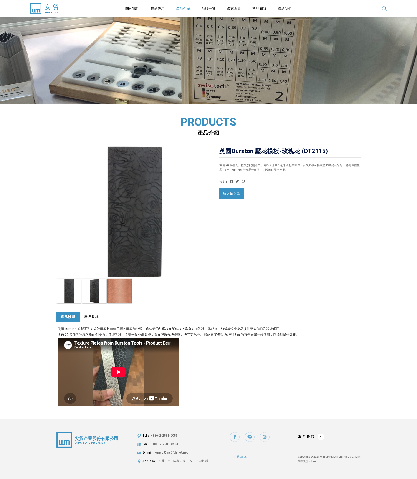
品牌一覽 (208, 9)
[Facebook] (235, 437)
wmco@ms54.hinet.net (171, 452)
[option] (208, 60)
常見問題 (259, 9)
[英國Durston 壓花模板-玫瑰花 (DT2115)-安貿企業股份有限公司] (237, 181)
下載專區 (240, 457)
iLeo (313, 461)
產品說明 (68, 317)
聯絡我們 (285, 9)
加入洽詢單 (232, 194)
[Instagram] (265, 437)
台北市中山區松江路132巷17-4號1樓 (183, 461)
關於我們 (132, 9)
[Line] (250, 437)
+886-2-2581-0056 (164, 435)
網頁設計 (303, 461)
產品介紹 (183, 9)
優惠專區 (234, 9)
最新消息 (158, 9)
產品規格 (91, 317)
